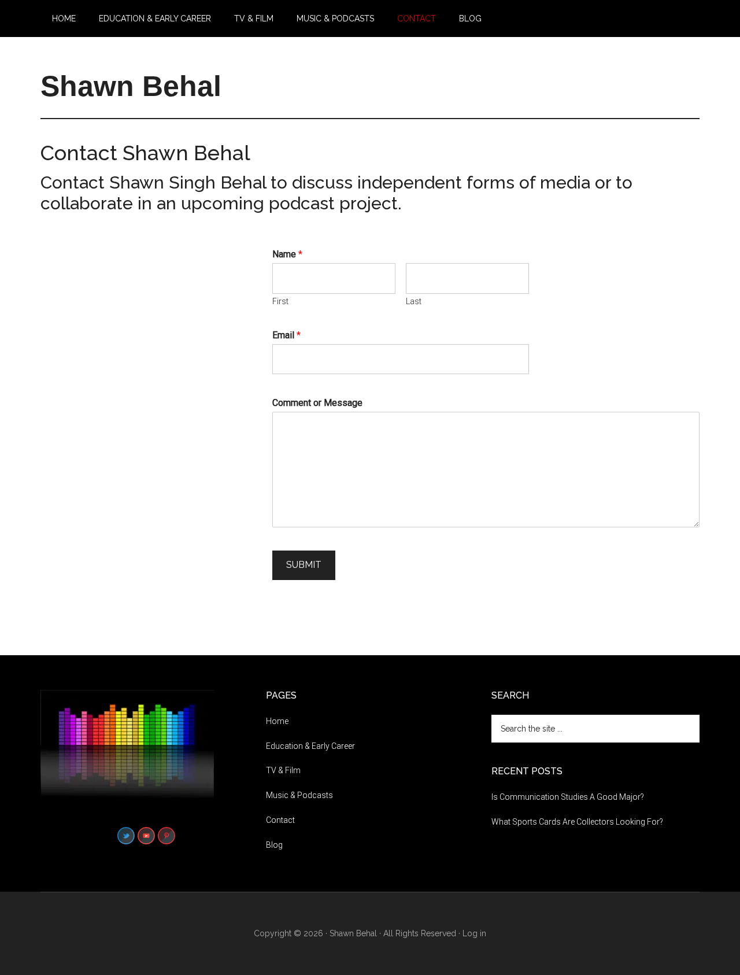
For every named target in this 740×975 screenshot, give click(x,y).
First (280, 301)
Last (413, 301)
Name (287, 254)
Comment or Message (317, 402)
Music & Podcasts (299, 795)
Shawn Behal (130, 86)
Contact (280, 820)
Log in (474, 933)
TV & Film (283, 770)
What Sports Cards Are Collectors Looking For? (577, 821)
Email (286, 335)
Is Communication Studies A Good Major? (567, 797)
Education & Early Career (310, 746)
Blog (274, 845)
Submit (303, 564)
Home (277, 721)
